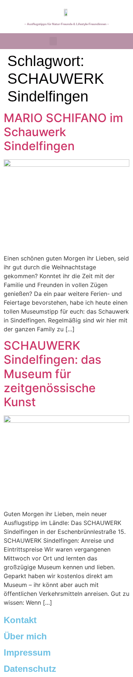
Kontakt (20, 620)
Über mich (25, 636)
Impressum (27, 652)
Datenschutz (30, 669)
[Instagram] (119, 41)
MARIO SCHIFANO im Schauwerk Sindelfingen (63, 132)
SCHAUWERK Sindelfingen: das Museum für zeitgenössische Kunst (52, 374)
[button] (53, 41)
